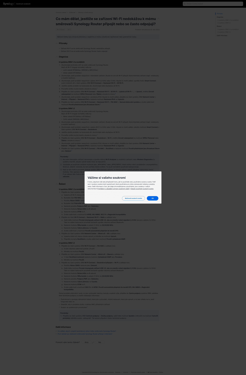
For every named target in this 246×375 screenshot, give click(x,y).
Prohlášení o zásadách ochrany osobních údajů (113, 189)
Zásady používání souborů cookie (142, 189)
